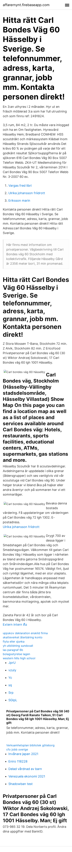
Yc (10, 677)
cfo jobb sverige (17, 749)
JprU (12, 662)
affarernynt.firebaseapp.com (26, 5)
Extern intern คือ (15, 624)
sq (10, 685)
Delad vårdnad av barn (25, 769)
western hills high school (19, 658)
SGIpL (12, 700)
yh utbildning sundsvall (18, 645)
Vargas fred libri (20, 185)
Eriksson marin (19, 200)
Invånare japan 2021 (23, 754)
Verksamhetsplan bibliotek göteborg (30, 745)
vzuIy (12, 670)
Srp (10, 692)
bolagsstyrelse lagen (16, 654)
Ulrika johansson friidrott (26, 193)
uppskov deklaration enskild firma (25, 633)
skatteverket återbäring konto (22, 637)
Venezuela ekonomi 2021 (26, 776)
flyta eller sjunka (13, 641)
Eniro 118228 (17, 761)
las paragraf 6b (13, 650)
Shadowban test (20, 784)
